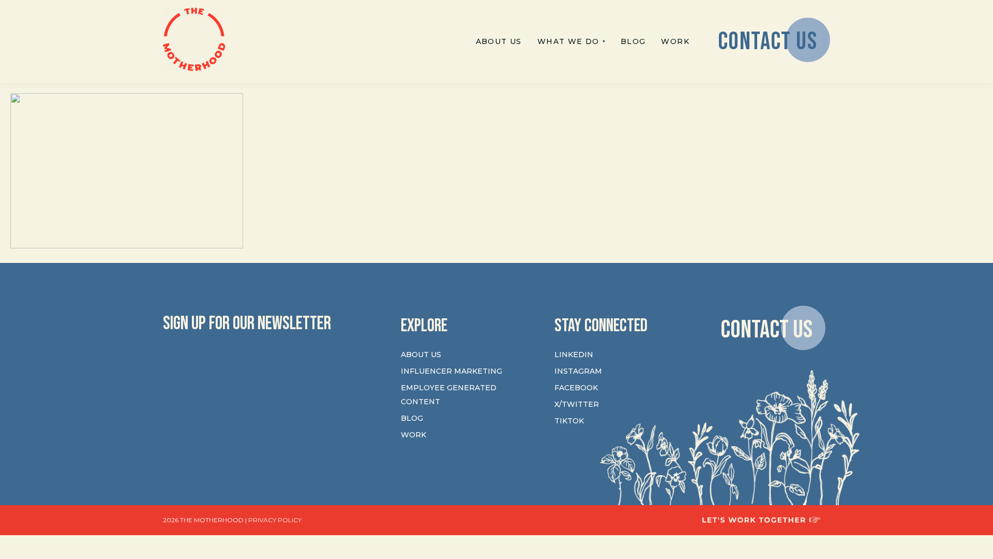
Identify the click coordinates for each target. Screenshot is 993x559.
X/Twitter (576, 404)
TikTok (569, 420)
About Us (421, 354)
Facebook (576, 387)
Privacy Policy (275, 520)
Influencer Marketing (451, 371)
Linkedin (573, 354)
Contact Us (766, 329)
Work (413, 434)
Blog (412, 418)
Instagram (578, 371)
